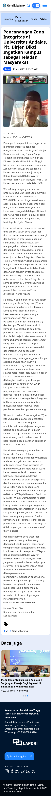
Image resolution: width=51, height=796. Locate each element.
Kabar (34, 19)
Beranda (8, 19)
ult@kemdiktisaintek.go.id (25, 728)
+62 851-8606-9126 (27, 732)
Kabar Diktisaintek (21, 19)
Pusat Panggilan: (21, 756)
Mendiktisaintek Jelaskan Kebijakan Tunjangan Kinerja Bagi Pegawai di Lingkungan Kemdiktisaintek (21, 683)
